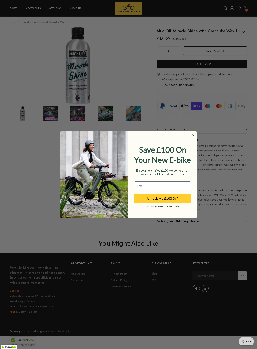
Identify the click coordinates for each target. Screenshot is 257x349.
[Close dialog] (192, 134)
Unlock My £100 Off (162, 198)
